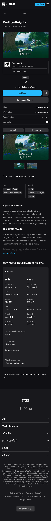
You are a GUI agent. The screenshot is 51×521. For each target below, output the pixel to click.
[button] (26, 253)
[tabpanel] (25, 300)
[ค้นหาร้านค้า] (5, 13)
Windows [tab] (9, 271)
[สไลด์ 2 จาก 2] (31, 166)
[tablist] (25, 271)
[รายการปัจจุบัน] (19, 166)
